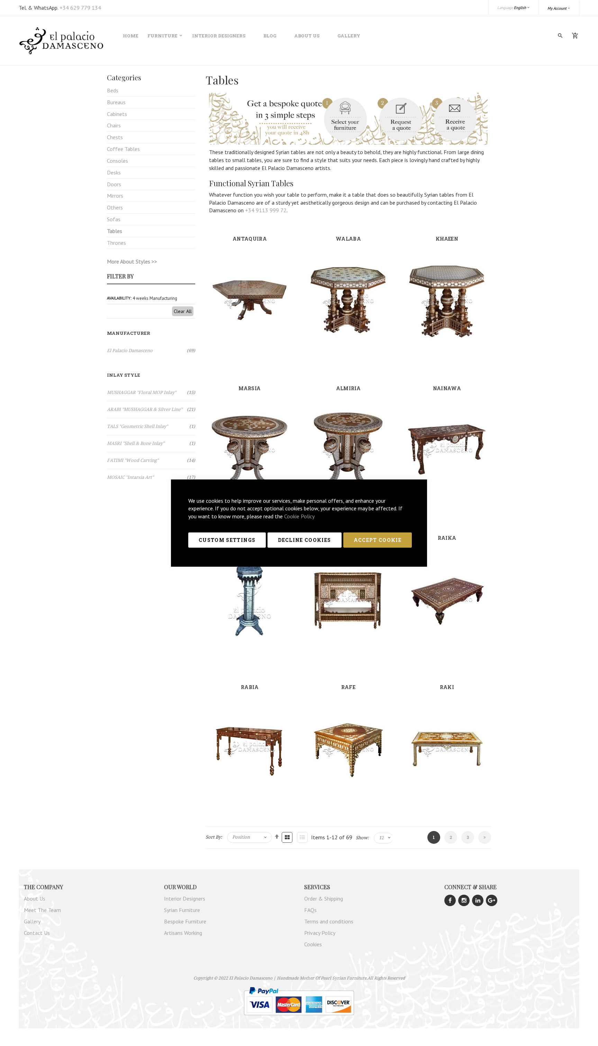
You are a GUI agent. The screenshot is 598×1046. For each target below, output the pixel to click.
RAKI (447, 687)
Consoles (117, 160)
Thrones (116, 242)
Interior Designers (218, 36)
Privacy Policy (319, 932)
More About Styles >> (132, 261)
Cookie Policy (299, 516)
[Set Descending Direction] (277, 836)
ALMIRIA (348, 388)
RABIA (250, 687)
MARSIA (249, 388)
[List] (302, 837)
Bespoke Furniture (185, 921)
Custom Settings (227, 540)
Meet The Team (42, 909)
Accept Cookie (378, 540)
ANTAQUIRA (250, 238)
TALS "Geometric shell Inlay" (151, 426)
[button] (559, 8)
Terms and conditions (328, 921)
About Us (306, 36)
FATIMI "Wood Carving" (151, 460)
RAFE (348, 687)
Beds (112, 90)
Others (115, 207)
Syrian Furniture (182, 909)
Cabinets (117, 113)
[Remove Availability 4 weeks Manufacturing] (192, 298)
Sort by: (214, 837)
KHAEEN (447, 238)
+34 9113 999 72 (266, 210)
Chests (115, 137)
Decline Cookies (304, 540)
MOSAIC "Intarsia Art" (151, 477)
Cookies (313, 944)
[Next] (484, 837)
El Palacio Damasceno (151, 350)
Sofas (113, 219)
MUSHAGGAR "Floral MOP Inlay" (151, 392)
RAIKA (447, 538)
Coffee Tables (123, 148)
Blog (269, 36)
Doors (114, 184)
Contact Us (37, 932)
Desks (114, 172)
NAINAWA (447, 388)
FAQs (310, 909)
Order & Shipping (323, 898)
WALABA (348, 238)
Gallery (348, 36)
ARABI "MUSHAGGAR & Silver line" (151, 409)
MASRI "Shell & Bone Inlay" (151, 443)
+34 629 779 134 (80, 7)
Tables (114, 230)
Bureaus (116, 102)
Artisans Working (183, 932)
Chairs (114, 125)
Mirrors (115, 195)
